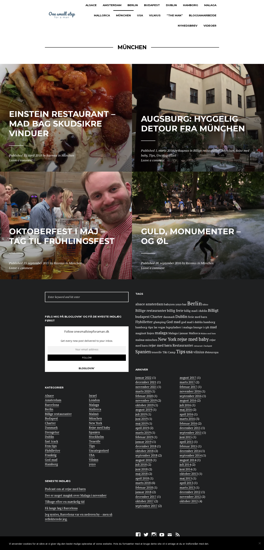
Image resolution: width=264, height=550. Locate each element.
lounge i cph (201, 327)
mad (213, 327)
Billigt (213, 310)
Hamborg (190, 5)
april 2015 (186, 442)
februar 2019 (144, 437)
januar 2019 (143, 442)
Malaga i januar (178, 333)
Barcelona (52, 405)
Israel (93, 395)
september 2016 (191, 396)
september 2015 (191, 432)
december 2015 (190, 428)
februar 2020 (144, 396)
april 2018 (142, 478)
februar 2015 (188, 446)
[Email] (169, 534)
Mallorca (102, 15)
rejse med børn (160, 345)
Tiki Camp (168, 352)
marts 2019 (143, 432)
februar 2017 (188, 387)
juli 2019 (141, 414)
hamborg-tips (144, 327)
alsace (140, 304)
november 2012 (190, 497)
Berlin (133, 5)
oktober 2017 (144, 501)
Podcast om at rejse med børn (65, 489)
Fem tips (51, 446)
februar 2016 (188, 423)
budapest (142, 316)
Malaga (210, 5)
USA (140, 15)
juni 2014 (186, 469)
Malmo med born (208, 333)
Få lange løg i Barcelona (61, 508)
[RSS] (177, 534)
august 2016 (188, 400)
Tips (92, 446)
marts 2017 (187, 382)
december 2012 (190, 492)
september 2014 (191, 455)
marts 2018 (143, 483)
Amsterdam (112, 5)
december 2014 (190, 451)
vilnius (198, 352)
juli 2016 (185, 405)
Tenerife (94, 441)
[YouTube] (162, 534)
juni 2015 (186, 437)
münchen (151, 340)
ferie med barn (197, 317)
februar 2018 (144, 487)
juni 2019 (141, 419)
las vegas (159, 327)
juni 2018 (141, 469)
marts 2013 (187, 487)
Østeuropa (211, 352)
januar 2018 (143, 492)
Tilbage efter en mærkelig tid (65, 502)
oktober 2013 (189, 474)
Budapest (152, 5)
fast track (51, 441)
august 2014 (188, 460)
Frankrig (50, 455)
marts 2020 (143, 391)
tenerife (157, 352)
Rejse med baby (99, 427)
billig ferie (175, 310)
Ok (218, 543)
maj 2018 (141, 474)
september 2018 (146, 455)
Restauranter (183, 345)
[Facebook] (138, 534)
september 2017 (146, 506)
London (94, 400)
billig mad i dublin (195, 311)
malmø (139, 340)
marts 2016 (187, 419)
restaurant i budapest (203, 346)
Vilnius (155, 15)
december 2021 (145, 382)
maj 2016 (186, 409)
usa (189, 352)
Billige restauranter (58, 414)
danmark (169, 317)
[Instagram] (154, 534)
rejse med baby (193, 339)
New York (95, 423)
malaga (161, 332)
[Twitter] (146, 534)
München (123, 15)
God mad (51, 460)
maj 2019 (141, 423)
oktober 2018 (144, 451)
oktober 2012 (189, 501)
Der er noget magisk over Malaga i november (75, 495)
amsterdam (154, 304)
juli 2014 (185, 464)
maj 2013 (186, 478)
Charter (50, 423)
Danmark (51, 427)
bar (184, 304)
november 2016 (190, 391)
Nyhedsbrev (187, 25)
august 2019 (143, 409)
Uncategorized (99, 450)
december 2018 (145, 446)
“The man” (175, 15)
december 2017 (145, 497)
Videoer (209, 25)
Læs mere (240, 543)
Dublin (171, 5)
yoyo (92, 464)
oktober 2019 (144, 405)
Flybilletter (52, 450)
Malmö (94, 414)
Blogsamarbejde (202, 15)
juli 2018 (141, 464)
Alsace (91, 5)
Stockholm (96, 437)
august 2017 (188, 378)
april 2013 (186, 483)
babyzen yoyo (173, 304)
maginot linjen (144, 333)
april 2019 (142, 428)
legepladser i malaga (179, 327)
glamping (159, 322)
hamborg (209, 322)
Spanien (94, 432)
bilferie (205, 304)
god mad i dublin (192, 322)
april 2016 (186, 414)
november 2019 (146, 400)
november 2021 (146, 387)
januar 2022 (143, 378)
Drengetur (52, 432)
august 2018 (143, 460)
